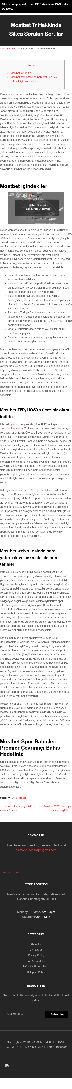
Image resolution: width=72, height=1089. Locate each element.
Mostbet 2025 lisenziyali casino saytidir (58, 808)
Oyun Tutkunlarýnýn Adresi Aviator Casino (17, 808)
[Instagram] (47, 1056)
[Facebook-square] (25, 1056)
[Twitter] (32, 1056)
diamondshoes (47, 48)
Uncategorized (7, 48)
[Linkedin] (40, 1056)
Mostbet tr (17, 428)
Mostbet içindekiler (21, 73)
